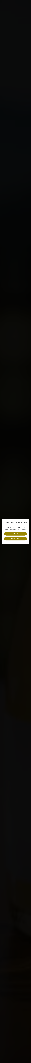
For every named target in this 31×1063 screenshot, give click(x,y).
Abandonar (15, 538)
